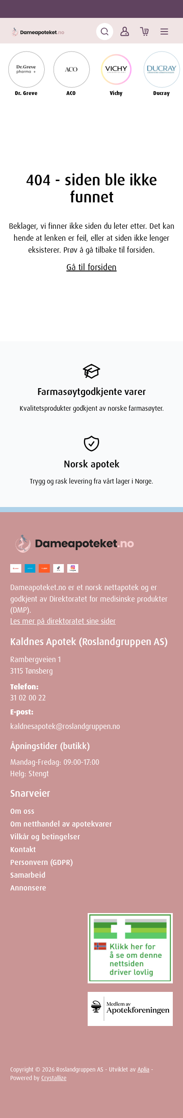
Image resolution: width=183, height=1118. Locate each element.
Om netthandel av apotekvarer (61, 824)
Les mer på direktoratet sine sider (63, 621)
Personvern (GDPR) (41, 862)
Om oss (22, 811)
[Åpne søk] (104, 31)
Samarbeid (28, 875)
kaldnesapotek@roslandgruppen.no (65, 726)
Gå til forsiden (91, 267)
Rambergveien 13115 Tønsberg (35, 665)
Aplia (143, 1069)
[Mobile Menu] (164, 31)
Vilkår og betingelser (45, 836)
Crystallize (53, 1078)
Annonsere (28, 888)
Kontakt (23, 849)
